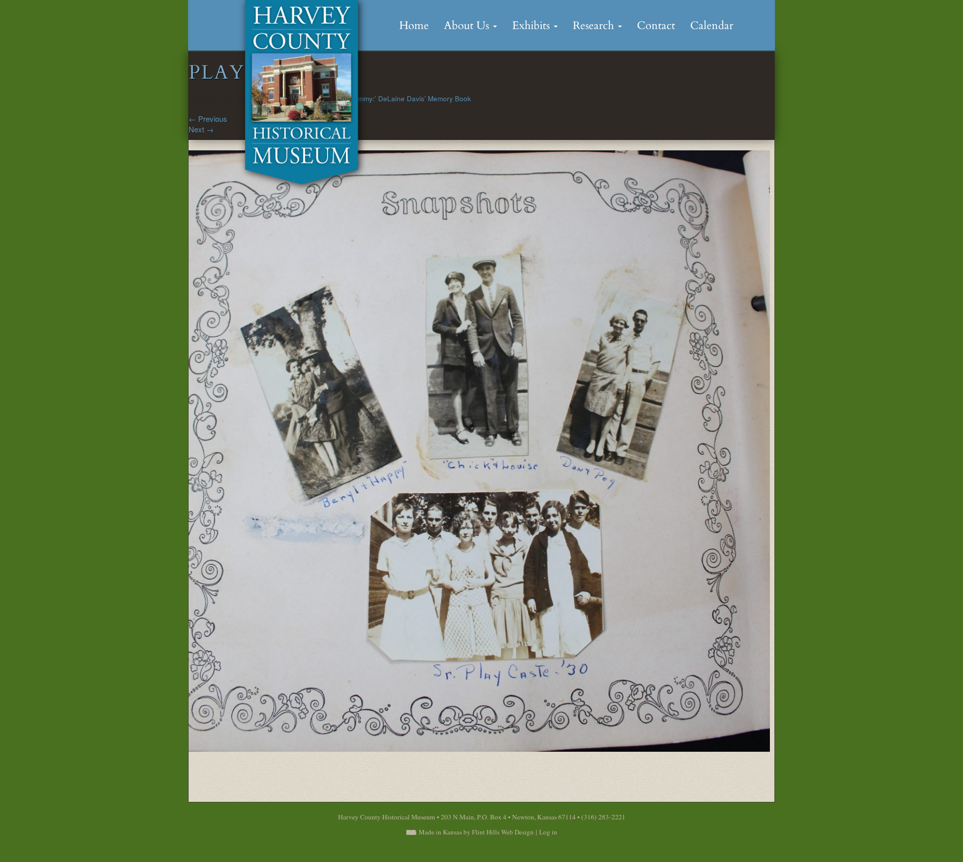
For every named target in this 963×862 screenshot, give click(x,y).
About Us (468, 25)
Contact (656, 25)
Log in (548, 831)
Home (414, 25)
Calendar (711, 25)
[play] (479, 450)
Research (595, 25)
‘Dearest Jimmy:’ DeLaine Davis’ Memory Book (398, 98)
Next (201, 129)
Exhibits (532, 25)
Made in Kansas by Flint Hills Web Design (476, 831)
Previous (208, 118)
